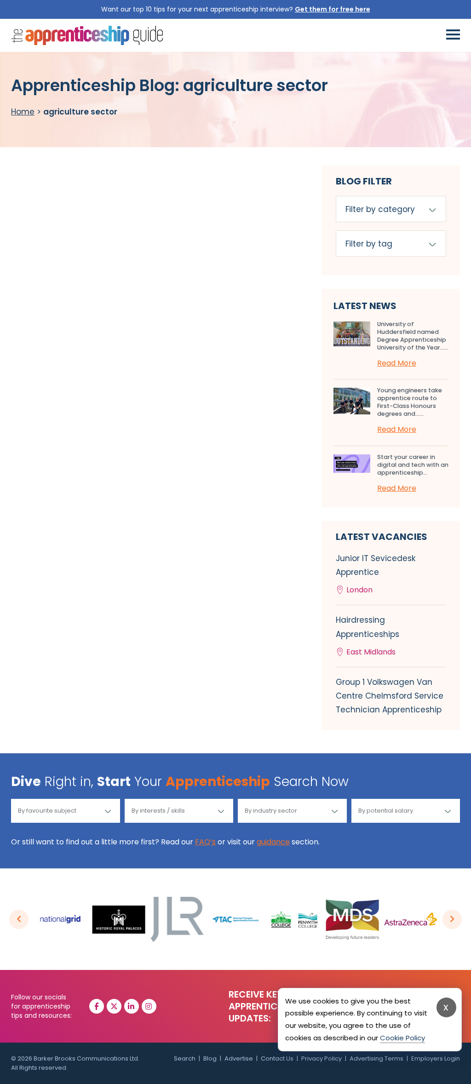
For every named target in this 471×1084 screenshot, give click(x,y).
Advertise (238, 1058)
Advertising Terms (376, 1058)
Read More (396, 363)
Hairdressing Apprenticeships (367, 635)
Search (184, 1058)
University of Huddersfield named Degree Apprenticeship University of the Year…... (412, 335)
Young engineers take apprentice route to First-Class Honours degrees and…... (409, 402)
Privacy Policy (321, 1058)
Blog (210, 1058)
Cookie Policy (402, 1038)
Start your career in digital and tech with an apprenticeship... (412, 464)
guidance (273, 842)
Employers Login (435, 1058)
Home (22, 111)
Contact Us (277, 1058)
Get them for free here (332, 9)
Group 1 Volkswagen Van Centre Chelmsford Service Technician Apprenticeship (389, 696)
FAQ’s (205, 842)
